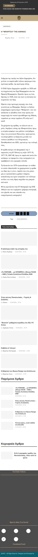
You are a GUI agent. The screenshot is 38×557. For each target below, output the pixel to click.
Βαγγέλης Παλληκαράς (9, 351)
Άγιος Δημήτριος (22, 219)
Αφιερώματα (6, 26)
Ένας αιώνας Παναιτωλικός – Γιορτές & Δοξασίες (25, 402)
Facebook (19, 550)
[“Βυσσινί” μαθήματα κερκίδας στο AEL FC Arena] (19, 312)
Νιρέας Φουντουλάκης (9, 277)
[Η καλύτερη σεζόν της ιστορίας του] (19, 239)
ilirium (3, 555)
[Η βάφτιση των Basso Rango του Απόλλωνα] (19, 361)
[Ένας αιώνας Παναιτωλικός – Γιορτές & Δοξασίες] (19, 287)
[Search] (36, 18)
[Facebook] (14, 12)
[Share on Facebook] (17, 213)
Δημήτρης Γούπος (8, 328)
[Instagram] (16, 531)
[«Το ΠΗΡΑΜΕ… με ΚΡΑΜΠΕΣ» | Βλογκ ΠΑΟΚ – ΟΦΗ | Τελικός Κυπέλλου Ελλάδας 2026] (19, 262)
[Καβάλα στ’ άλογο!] (19, 338)
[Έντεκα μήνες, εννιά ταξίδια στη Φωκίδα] (7, 426)
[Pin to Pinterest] (24, 213)
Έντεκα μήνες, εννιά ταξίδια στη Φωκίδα (25, 424)
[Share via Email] (28, 213)
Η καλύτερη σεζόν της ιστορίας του (14, 249)
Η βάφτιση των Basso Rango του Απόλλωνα (18, 371)
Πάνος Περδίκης (7, 252)
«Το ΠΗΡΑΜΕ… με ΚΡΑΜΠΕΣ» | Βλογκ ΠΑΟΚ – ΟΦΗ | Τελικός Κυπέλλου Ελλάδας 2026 (26, 391)
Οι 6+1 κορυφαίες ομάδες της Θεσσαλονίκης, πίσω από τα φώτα (25, 455)
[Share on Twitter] (21, 213)
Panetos (5, 302)
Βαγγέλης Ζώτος (10, 38)
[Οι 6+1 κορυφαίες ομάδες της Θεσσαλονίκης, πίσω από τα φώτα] (7, 455)
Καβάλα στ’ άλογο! (8, 348)
